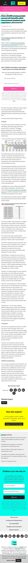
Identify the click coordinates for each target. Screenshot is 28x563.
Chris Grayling (5, 38)
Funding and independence (14, 520)
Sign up (14, 88)
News (4, 402)
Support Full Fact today (14, 424)
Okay (18, 560)
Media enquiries (14, 529)
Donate (21, 3)
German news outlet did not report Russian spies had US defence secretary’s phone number (13, 439)
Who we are (14, 517)
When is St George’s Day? (8, 461)
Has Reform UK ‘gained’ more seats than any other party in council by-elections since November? (14, 456)
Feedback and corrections (14, 526)
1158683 (21, 547)
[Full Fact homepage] (13, 3)
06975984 (17, 548)
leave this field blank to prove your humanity (6, 468)
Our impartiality (14, 523)
